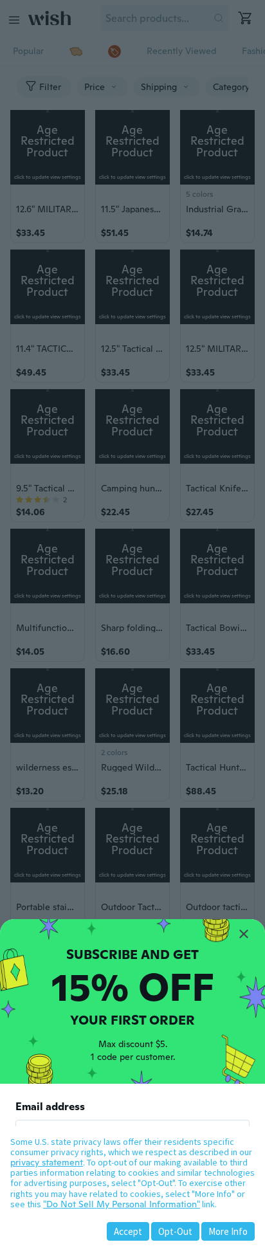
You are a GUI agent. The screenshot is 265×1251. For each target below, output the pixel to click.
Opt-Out (175, 1231)
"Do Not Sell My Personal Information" (121, 1204)
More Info (228, 1231)
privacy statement (46, 1162)
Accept (128, 1231)
